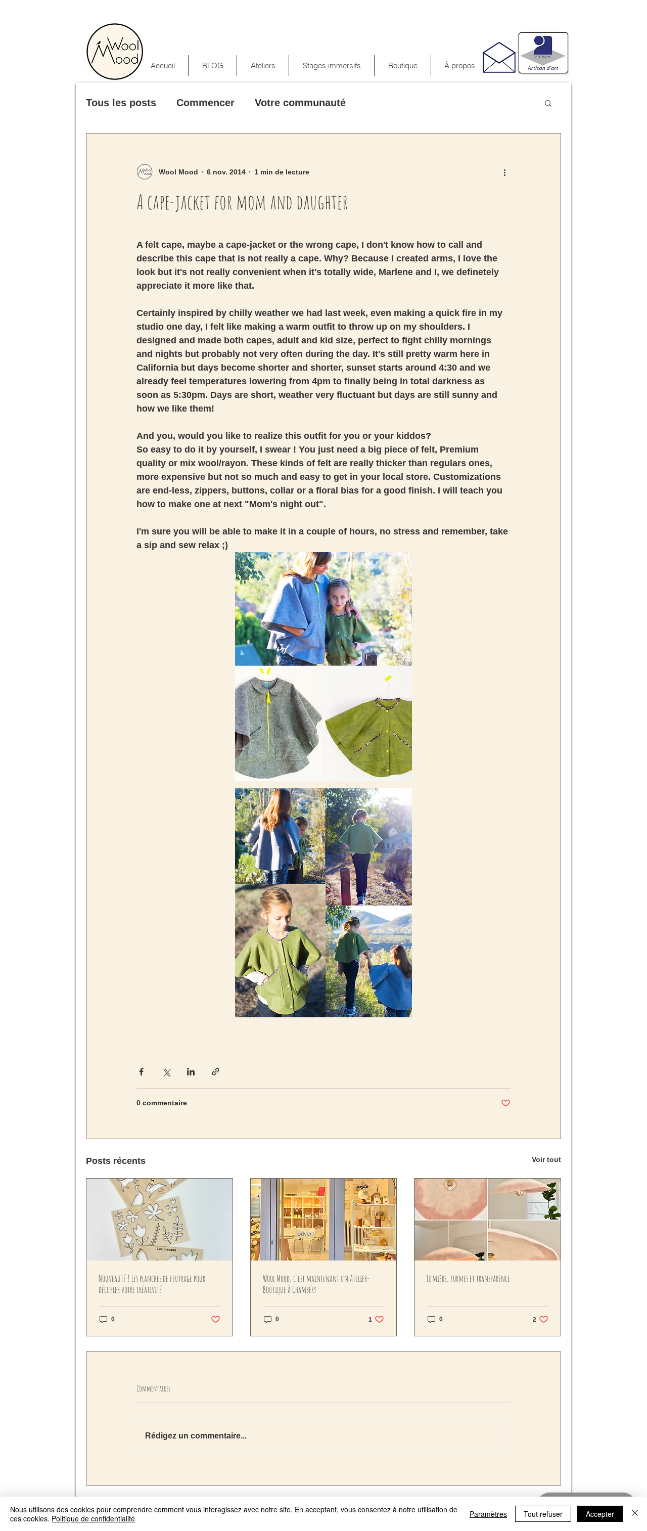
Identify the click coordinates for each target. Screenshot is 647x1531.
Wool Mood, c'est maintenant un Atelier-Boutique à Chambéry (316, 1284)
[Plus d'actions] (504, 172)
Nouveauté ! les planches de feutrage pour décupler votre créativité (152, 1284)
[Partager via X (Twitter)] (166, 1071)
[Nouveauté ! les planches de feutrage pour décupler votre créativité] (159, 1219)
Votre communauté (300, 102)
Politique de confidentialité (93, 1518)
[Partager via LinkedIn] (191, 1071)
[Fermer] (635, 1514)
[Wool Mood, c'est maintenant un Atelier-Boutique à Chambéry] (324, 1219)
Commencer (205, 102)
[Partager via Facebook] (141, 1071)
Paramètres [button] (488, 1514)
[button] (331, 65)
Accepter (600, 1514)
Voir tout (546, 1159)
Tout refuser (543, 1514)
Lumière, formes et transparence (468, 1278)
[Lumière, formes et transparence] (487, 1219)
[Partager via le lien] (215, 1071)
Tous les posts (121, 102)
